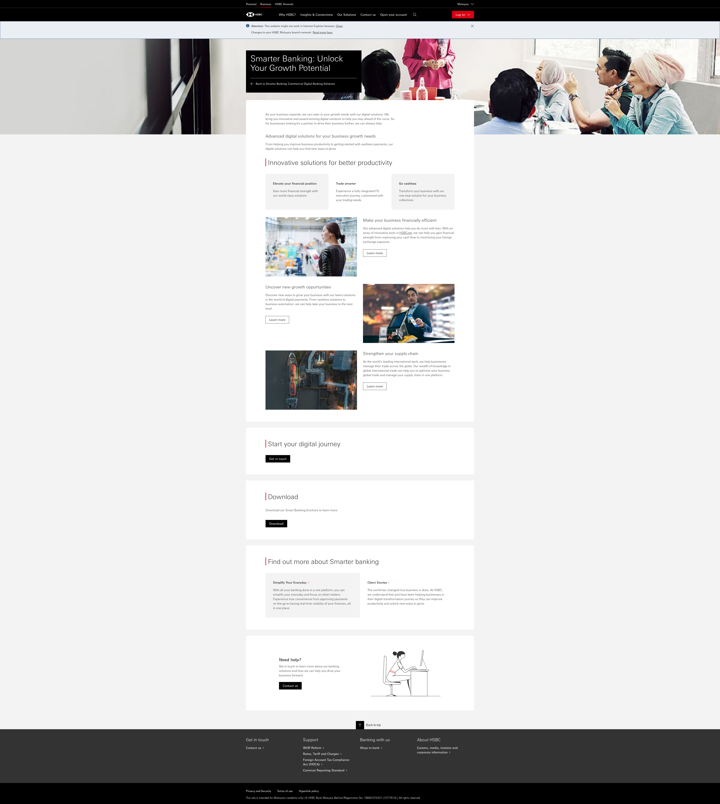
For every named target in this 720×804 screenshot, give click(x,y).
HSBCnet (405, 233)
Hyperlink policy (309, 791)
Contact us (368, 14)
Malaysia (463, 4)
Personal (251, 4)
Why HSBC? (287, 14)
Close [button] (339, 26)
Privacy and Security (258, 791)
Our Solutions (346, 14)
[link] (375, 253)
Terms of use (285, 791)
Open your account (393, 14)
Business (265, 4)
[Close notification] (472, 26)
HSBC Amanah (284, 4)
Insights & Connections (316, 14)
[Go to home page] (255, 14)
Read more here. (323, 32)
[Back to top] (360, 725)
